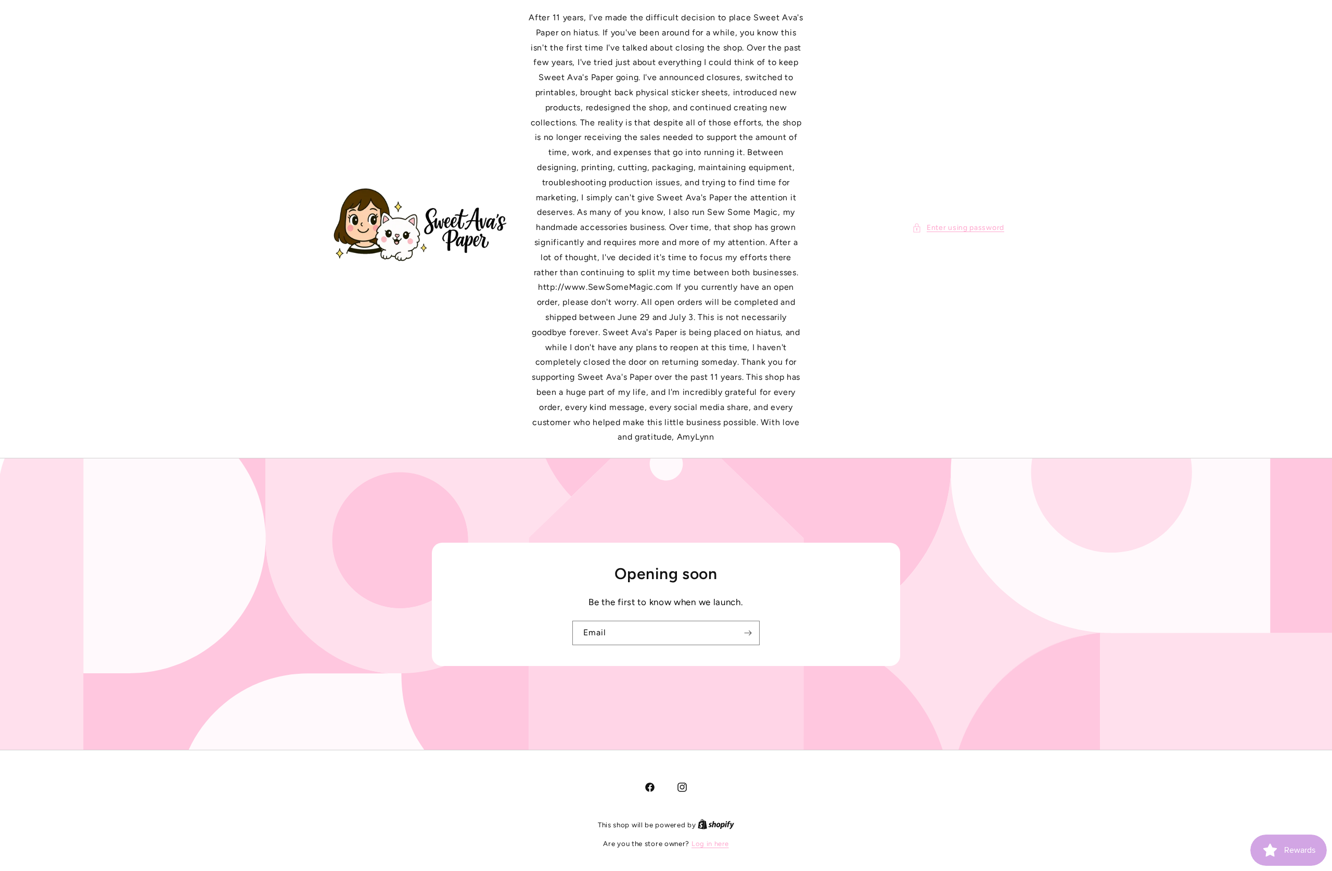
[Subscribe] (747, 632)
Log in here (710, 844)
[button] (958, 227)
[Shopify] (716, 825)
